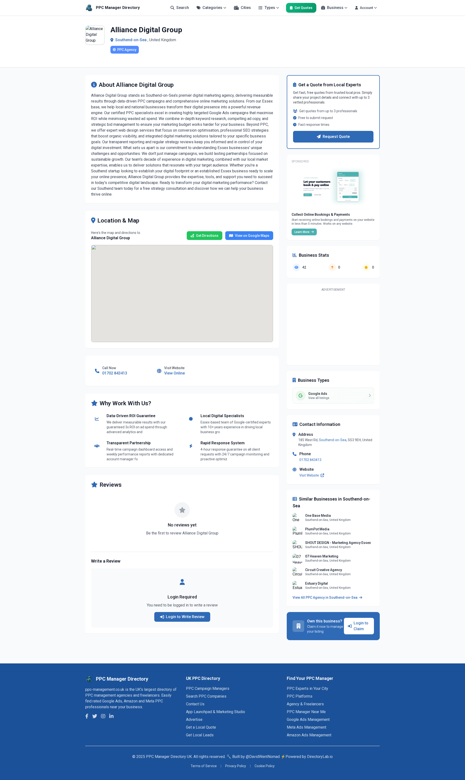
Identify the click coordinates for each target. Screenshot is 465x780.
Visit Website (309, 475)
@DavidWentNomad (263, 756)
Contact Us (195, 704)
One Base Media (318, 515)
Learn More (302, 232)
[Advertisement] (333, 327)
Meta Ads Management (306, 727)
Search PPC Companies (206, 696)
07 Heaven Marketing (321, 556)
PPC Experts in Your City (307, 688)
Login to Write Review (185, 616)
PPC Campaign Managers (207, 688)
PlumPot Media (317, 529)
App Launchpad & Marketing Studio (215, 711)
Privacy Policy (235, 766)
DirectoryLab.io (320, 756)
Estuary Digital (316, 583)
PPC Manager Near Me (306, 711)
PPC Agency (126, 50)
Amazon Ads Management (309, 735)
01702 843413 (310, 460)
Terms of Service (204, 766)
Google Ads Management (308, 719)
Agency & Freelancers (305, 704)
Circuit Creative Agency (323, 570)
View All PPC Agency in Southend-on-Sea (325, 597)
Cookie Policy (265, 766)
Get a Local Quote (201, 727)
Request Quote (336, 136)
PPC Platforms (299, 696)
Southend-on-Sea (131, 40)
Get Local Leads (200, 735)
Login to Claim (361, 626)
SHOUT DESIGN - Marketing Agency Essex (338, 543)
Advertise (194, 719)
